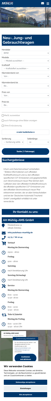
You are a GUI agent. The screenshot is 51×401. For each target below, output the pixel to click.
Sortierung (6, 139)
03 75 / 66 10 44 (15, 237)
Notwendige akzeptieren (25, 382)
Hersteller (6, 50)
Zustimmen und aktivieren (25, 358)
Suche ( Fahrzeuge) (26, 151)
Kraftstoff (6, 65)
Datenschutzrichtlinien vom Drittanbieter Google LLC (23, 349)
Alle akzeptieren (25, 395)
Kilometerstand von (10, 73)
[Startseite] (7, 3)
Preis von (6, 92)
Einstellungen (25, 388)
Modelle (5, 57)
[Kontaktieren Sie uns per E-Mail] (42, 3)
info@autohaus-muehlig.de (20, 232)
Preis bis (5, 102)
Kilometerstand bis (10, 82)
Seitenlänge (32, 139)
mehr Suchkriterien (25, 132)
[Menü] (48, 3)
